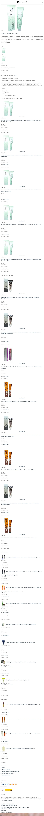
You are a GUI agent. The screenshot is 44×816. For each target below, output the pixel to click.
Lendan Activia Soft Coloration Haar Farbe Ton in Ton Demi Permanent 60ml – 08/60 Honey (18, 537)
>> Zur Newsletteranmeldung (6, 800)
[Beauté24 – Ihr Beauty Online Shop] (22, 2)
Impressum (4, 765)
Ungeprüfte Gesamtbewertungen (7, 629)
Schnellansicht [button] (22, 116)
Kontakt (3, 767)
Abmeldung (31, 798)
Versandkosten (12, 67)
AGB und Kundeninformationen (8, 773)
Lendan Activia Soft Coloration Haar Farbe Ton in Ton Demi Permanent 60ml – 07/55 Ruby (18, 469)
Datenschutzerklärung (6, 775)
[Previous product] (2, 54)
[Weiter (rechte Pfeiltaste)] (1, 815)
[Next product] (2, 46)
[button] (42, 2)
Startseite (4, 33)
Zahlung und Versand (6, 769)
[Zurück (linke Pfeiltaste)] (0, 815)
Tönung (16, 33)
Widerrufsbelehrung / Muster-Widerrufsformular (10, 771)
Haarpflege (10, 33)
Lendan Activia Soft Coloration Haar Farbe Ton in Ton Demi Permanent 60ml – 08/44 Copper (18, 401)
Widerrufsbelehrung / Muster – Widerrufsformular (15, 807)
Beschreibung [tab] (4, 78)
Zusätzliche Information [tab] (13, 78)
